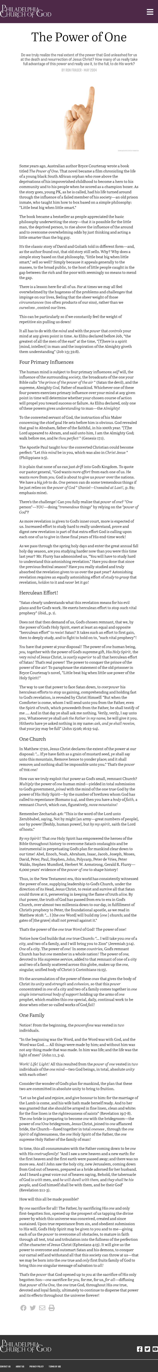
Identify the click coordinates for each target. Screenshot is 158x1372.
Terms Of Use (55, 1366)
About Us (20, 1366)
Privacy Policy (36, 1366)
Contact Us (5, 1366)
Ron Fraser (74, 70)
